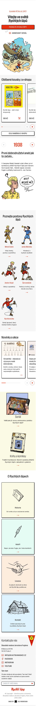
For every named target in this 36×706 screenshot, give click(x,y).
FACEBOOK (9, 659)
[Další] (32, 127)
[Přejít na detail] (21, 375)
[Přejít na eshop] (19, 118)
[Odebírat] (32, 683)
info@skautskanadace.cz (15, 655)
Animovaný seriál (19, 33)
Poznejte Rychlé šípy (18, 27)
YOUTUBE (8, 666)
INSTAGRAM (9, 662)
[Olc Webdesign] (18, 701)
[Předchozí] (27, 127)
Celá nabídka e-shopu (18, 133)
